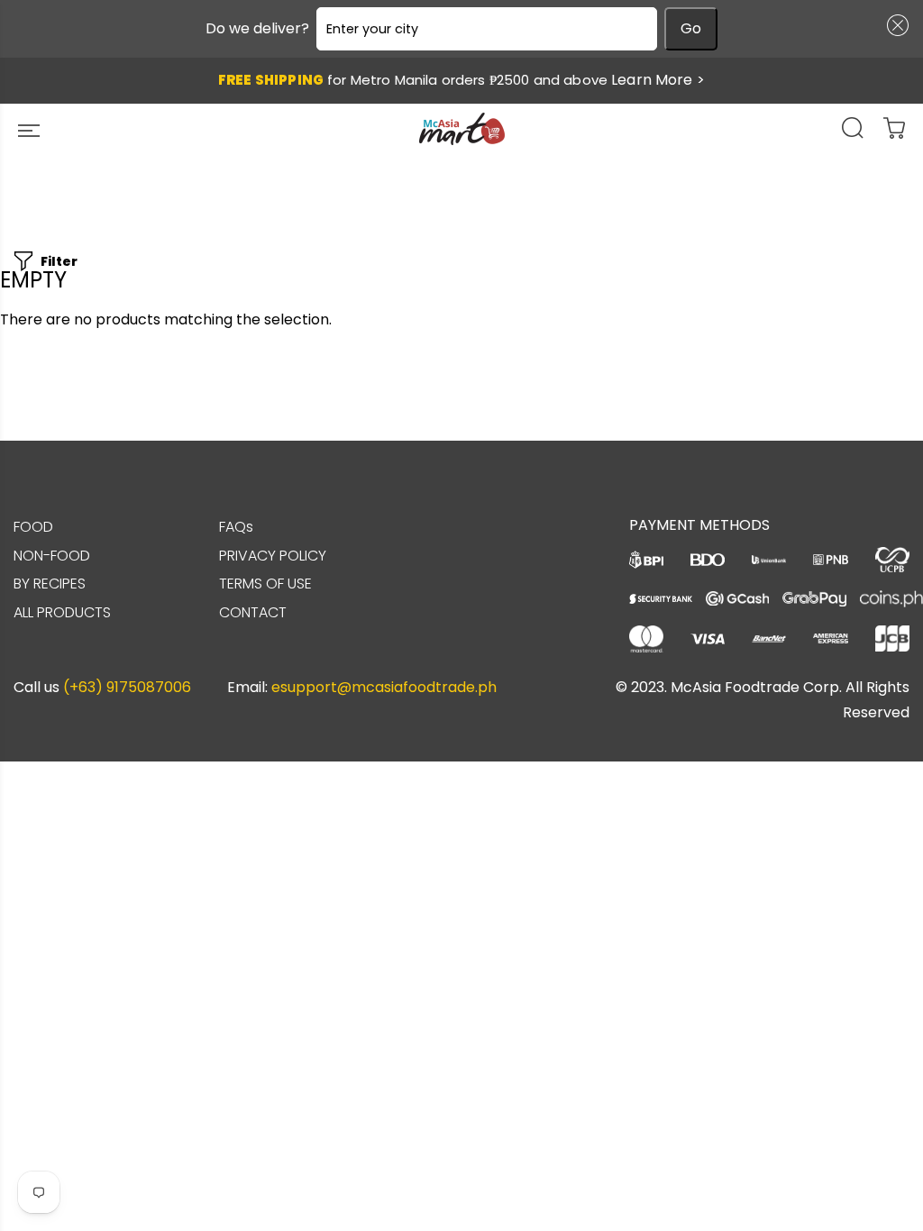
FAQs (236, 526)
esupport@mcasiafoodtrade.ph (384, 687)
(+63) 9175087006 (127, 687)
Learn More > (658, 79)
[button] (894, 25)
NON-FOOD (52, 555)
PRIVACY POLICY (272, 555)
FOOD (33, 526)
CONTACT (253, 612)
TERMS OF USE (265, 583)
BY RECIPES (50, 583)
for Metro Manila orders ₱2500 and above (461, 79)
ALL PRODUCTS (62, 612)
